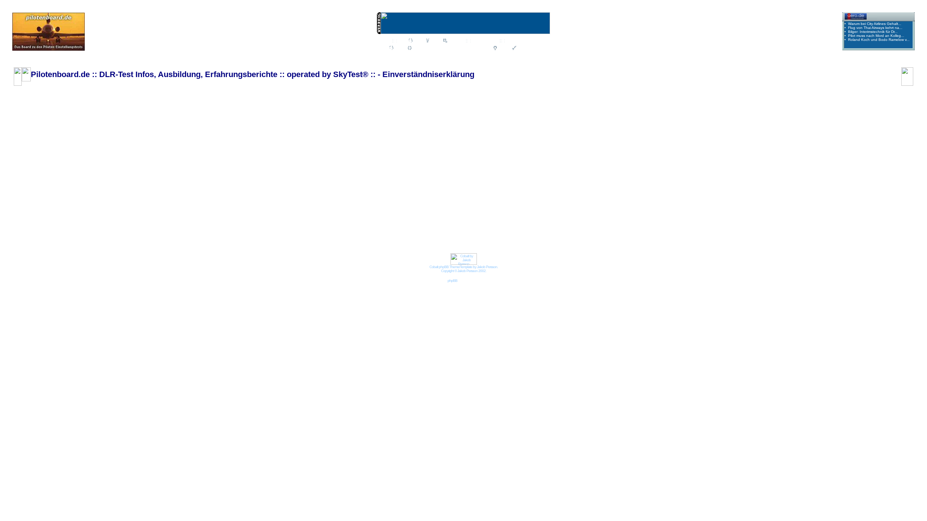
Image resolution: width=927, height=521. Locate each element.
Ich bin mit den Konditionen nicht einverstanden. (461, 159)
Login (503, 48)
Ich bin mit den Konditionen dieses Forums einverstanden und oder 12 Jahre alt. (461, 141)
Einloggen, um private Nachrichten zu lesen (451, 48)
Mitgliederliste (483, 41)
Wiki (401, 41)
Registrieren (528, 48)
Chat (418, 41)
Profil (399, 48)
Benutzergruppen (521, 41)
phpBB (452, 281)
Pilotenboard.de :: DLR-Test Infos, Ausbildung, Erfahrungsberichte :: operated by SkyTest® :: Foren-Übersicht (119, 62)
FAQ (435, 41)
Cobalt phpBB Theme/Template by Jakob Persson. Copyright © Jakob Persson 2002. (463, 269)
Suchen (455, 41)
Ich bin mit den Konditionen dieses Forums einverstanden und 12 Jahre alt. (462, 150)
